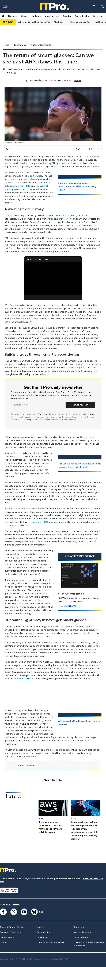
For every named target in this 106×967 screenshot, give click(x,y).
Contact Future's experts (12, 927)
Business (12, 16)
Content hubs (82, 16)
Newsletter (96, 149)
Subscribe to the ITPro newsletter (34, 22)
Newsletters (42, 937)
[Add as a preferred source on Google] (9, 890)
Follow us (82, 149)
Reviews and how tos (80, 22)
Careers (3, 942)
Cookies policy (7, 937)
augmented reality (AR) (43, 163)
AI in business (60, 22)
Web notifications (82, 932)
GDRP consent (81, 937)
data (69, 367)
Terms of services (45, 414)
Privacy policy (43, 932)
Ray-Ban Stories (22, 678)
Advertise (98, 16)
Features (77, 80)
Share (11, 149)
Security (67, 16)
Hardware (36, 16)
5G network (18, 606)
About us (41, 927)
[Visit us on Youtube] (24, 912)
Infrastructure (52, 16)
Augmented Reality (41, 44)
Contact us (79, 927)
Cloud (24, 16)
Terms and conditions (10, 932)
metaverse (47, 218)
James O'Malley (35, 80)
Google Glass (35, 175)
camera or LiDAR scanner (44, 522)
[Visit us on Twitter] (13, 912)
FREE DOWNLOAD (67, 605)
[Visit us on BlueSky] (33, 912)
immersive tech (67, 218)
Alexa (87, 308)
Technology (20, 44)
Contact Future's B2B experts (51, 942)
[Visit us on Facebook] (3, 912)
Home (6, 44)
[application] (53, 278)
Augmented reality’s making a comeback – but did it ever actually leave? (77, 186)
